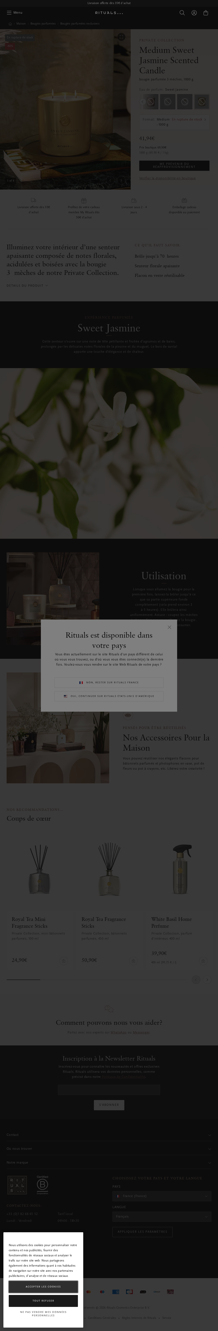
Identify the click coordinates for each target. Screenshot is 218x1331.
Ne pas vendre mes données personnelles (43, 1314)
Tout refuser (43, 1301)
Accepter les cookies (43, 1287)
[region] (43, 1280)
